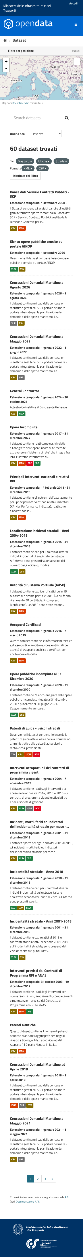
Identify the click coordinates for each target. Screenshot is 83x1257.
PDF (30, 463)
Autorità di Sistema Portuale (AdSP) (37, 585)
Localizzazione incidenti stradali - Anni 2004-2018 (39, 533)
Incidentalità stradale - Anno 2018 (36, 871)
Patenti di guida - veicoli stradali (35, 728)
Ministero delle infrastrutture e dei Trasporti (27, 8)
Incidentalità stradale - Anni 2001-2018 (40, 921)
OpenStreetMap (20, 103)
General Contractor (24, 390)
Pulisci (75, 51)
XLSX (13, 269)
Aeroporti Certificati (25, 624)
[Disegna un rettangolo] (76, 61)
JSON (21, 228)
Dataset (19, 40)
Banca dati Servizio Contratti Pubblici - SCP (39, 194)
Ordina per (17, 133)
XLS (37, 463)
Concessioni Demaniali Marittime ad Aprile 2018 (37, 1067)
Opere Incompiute (23, 427)
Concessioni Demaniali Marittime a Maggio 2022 (36, 339)
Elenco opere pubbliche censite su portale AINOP (36, 244)
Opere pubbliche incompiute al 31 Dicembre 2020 (36, 676)
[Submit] (67, 118)
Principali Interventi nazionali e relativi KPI (39, 479)
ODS (29, 808)
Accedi (73, 3)
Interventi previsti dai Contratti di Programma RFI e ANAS (36, 973)
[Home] (5, 40)
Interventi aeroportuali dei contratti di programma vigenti (39, 770)
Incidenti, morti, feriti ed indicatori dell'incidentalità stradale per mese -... (39, 824)
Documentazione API (27, 1202)
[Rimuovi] (31, 161)
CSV (13, 228)
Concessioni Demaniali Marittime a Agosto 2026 (36, 285)
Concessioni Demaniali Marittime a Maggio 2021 (36, 1121)
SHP (13, 323)
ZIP (13, 754)
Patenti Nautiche (23, 1024)
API (67, 1197)
